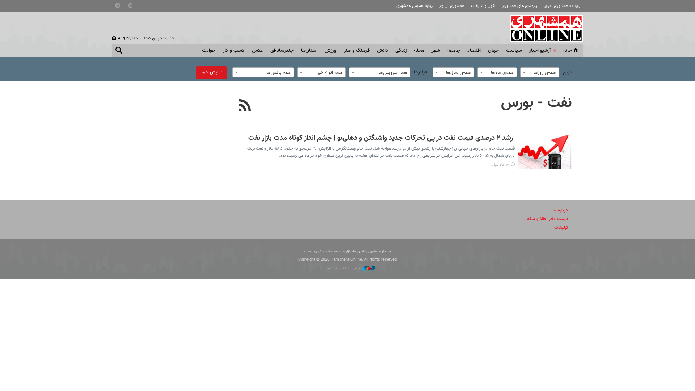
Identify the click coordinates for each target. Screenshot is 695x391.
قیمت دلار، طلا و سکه (547, 219)
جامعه (453, 51)
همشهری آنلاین (543, 28)
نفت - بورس (536, 103)
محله (419, 51)
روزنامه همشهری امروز (562, 6)
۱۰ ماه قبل (500, 165)
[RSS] (245, 106)
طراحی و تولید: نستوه (344, 268)
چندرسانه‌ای (282, 51)
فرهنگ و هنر (357, 51)
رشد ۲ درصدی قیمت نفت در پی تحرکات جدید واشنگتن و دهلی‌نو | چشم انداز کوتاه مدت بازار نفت (381, 138)
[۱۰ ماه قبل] (545, 151)
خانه (567, 51)
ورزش (330, 51)
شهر (435, 51)
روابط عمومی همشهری (414, 6)
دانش (382, 51)
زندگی (401, 51)
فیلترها (420, 72)
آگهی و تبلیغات (483, 6)
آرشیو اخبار (540, 51)
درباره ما (560, 210)
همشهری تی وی (451, 6)
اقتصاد (474, 51)
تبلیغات (561, 227)
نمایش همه (211, 72)
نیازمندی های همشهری (520, 6)
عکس (257, 51)
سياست (514, 51)
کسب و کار (234, 51)
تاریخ (567, 72)
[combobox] (539, 72)
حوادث (208, 51)
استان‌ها (309, 51)
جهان (493, 51)
